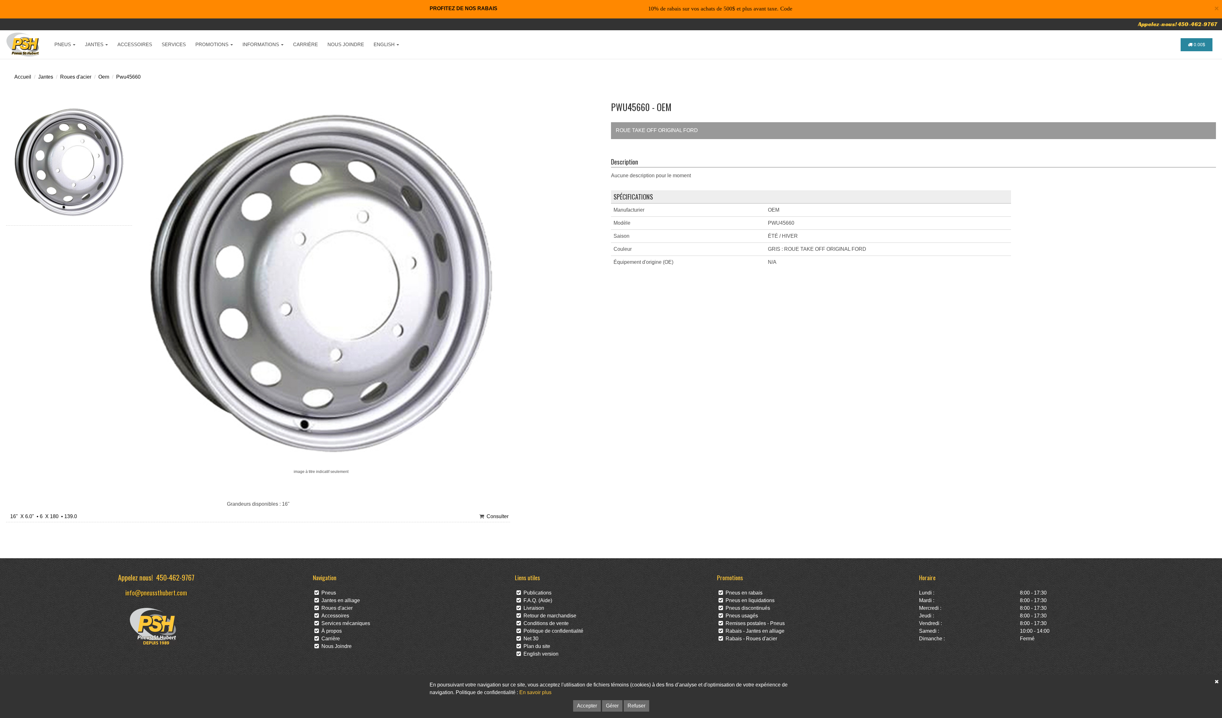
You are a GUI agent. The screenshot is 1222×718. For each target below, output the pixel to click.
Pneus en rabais (742, 592)
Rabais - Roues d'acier (750, 638)
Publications (536, 592)
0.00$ (1198, 44)
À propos (330, 631)
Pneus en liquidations (749, 600)
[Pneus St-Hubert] (23, 44)
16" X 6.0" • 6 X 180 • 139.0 (42, 516)
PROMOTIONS (212, 44)
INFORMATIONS (261, 44)
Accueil (22, 77)
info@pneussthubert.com (156, 592)
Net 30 (529, 638)
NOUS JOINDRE (345, 44)
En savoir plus (535, 692)
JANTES (95, 44)
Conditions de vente (545, 623)
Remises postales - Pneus (754, 623)
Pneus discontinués (746, 608)
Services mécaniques (344, 623)
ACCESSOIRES (134, 44)
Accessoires (334, 615)
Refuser (636, 705)
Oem (103, 77)
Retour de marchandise (548, 615)
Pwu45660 (128, 77)
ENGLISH (385, 44)
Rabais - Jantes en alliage (753, 631)
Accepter (587, 705)
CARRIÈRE (305, 44)
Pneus (327, 592)
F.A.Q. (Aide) (536, 600)
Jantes (45, 77)
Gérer (612, 705)
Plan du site (535, 646)
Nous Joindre (335, 646)
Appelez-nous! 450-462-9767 (1177, 24)
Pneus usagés (740, 615)
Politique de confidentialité (552, 631)
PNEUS (63, 44)
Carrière (329, 638)
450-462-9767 (175, 577)
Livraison (532, 608)
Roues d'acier (75, 77)
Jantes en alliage (339, 600)
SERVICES (174, 44)
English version (539, 654)
